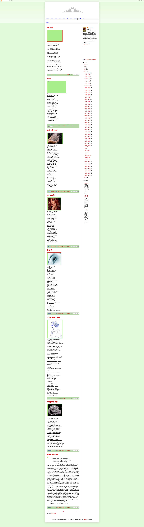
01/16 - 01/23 (88, 171)
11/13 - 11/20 (87, 81)
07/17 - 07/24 (88, 111)
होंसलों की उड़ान (52, 454)
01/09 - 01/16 (88, 173)
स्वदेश (64, 18)
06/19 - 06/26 (88, 118)
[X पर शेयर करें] (75, 74)
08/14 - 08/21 (88, 104)
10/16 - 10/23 (88, 88)
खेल (67, 18)
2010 (85, 177)
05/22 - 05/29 (88, 125)
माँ (83, 18)
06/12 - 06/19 (88, 120)
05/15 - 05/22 (88, 127)
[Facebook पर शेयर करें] (77, 74)
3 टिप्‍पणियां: (68, 507)
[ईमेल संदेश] (72, 74)
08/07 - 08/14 (88, 106)
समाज (71, 18)
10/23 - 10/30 (88, 87)
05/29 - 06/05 (88, 124)
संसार (49, 78)
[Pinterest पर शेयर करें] (78, 74)
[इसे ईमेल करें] (73, 74)
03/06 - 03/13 (88, 145)
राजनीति (79, 18)
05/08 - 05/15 (88, 129)
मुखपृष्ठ (47, 22)
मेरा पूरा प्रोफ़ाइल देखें (86, 44)
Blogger (85, 519)
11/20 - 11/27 (87, 80)
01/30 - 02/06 (88, 168)
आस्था (52, 18)
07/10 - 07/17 (88, 113)
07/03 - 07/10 (88, 115)
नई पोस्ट (49, 511)
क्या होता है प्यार (52, 402)
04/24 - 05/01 (88, 132)
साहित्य (47, 18)
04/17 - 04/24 (88, 134)
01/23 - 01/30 (88, 170)
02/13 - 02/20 (88, 164)
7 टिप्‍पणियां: (68, 398)
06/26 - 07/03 (88, 117)
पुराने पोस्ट (77, 511)
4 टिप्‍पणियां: (68, 74)
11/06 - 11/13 (87, 83)
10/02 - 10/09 (88, 92)
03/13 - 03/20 (88, 143)
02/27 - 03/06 (88, 161)
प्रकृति (75, 18)
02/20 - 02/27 (88, 163)
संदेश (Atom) (53, 513)
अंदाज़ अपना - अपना (53, 317)
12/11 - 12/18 (87, 74)
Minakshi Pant (91, 27)
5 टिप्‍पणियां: (68, 191)
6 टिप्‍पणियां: (68, 246)
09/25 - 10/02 (88, 94)
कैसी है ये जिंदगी (52, 130)
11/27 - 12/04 (87, 78)
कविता (56, 18)
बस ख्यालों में (51, 195)
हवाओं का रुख (86, 183)
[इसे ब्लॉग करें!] (74, 74)
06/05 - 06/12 (88, 122)
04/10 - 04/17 (88, 136)
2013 (85, 68)
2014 (85, 66)
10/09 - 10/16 (88, 90)
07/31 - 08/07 (88, 108)
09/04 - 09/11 (87, 99)
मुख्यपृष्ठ (63, 511)
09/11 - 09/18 (87, 97)
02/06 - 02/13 (88, 166)
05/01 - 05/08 (88, 131)
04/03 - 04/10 (88, 138)
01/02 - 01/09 (88, 175)
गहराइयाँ (50, 28)
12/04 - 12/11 (87, 76)
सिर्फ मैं (49, 250)
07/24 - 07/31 (88, 110)
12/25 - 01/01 (88, 73)
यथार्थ (60, 18)
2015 (85, 64)
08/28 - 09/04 (88, 101)
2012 (85, 69)
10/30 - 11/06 (87, 85)
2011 (85, 71)
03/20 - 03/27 (88, 141)
